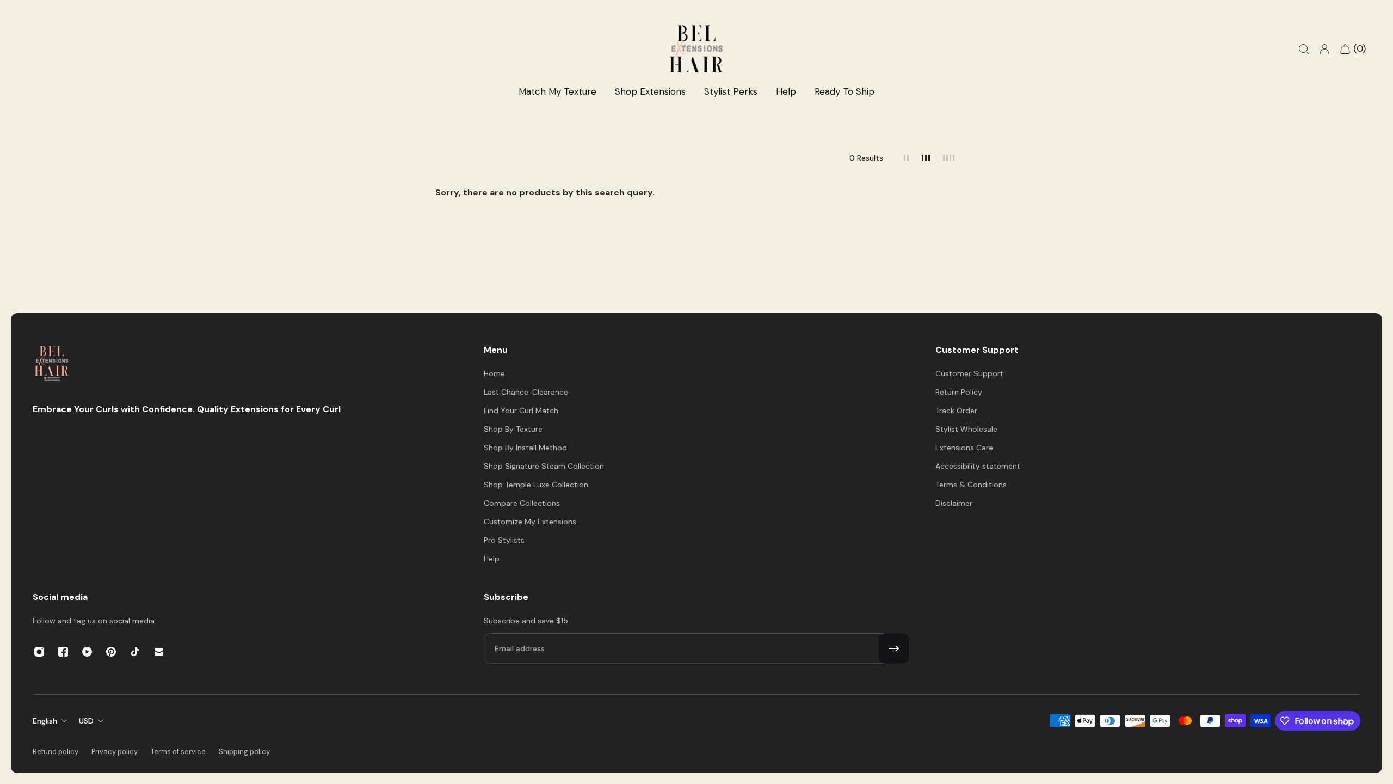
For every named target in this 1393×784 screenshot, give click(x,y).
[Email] (159, 652)
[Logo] (52, 364)
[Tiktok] (135, 652)
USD (86, 721)
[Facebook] (63, 652)
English (45, 721)
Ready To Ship (844, 91)
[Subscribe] (894, 648)
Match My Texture (557, 91)
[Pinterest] (111, 652)
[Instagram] (39, 652)
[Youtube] (87, 652)
